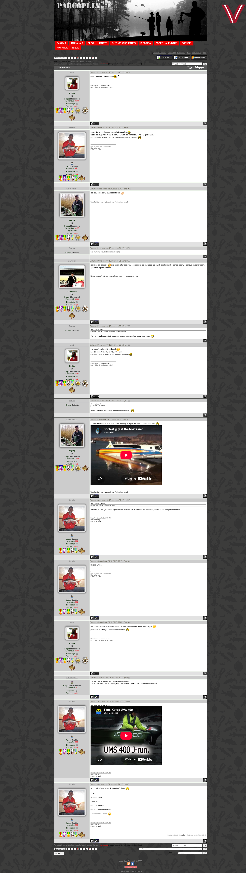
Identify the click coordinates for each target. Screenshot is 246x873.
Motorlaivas (104, 64)
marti (73, 61)
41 (130, 561)
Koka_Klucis (80, 61)
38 (129, 400)
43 (129, 678)
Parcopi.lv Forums (60, 64)
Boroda (72, 248)
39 (129, 419)
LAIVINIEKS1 (72, 678)
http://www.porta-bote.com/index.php (105, 252)
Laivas (95, 64)
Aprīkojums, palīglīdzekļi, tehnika (80, 64)
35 (129, 261)
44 (129, 701)
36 (129, 326)
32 (129, 128)
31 (129, 72)
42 (130, 622)
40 (129, 500)
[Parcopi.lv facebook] (132, 865)
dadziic (72, 128)
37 (129, 345)
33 (130, 189)
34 (129, 248)
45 (128, 784)
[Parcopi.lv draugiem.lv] (129, 865)
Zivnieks (88, 61)
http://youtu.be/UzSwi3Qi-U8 (101, 146)
